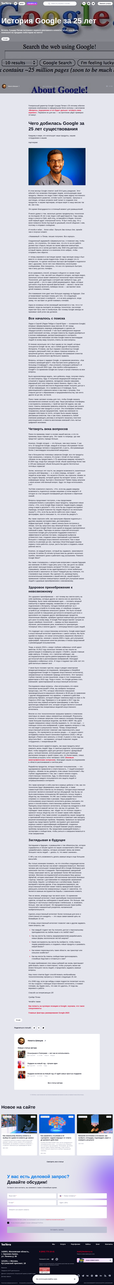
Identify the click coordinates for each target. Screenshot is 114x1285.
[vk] (87, 1275)
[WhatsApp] (43, 1027)
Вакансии (4, 1267)
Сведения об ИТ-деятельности (10, 1270)
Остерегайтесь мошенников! (26, 1283)
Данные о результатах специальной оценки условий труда (18, 1273)
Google (18, 1020)
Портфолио (75, 1244)
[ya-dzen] (92, 1275)
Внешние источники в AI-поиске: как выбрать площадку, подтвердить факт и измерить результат (94, 1138)
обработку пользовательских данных (55, 1219)
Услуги (63, 1244)
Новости (47, 1055)
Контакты (109, 1244)
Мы (53, 1244)
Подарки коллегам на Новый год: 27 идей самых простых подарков (54, 1074)
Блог (98, 1244)
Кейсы (88, 1244)
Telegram (52, 1055)
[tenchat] (109, 1275)
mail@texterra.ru (84, 1251)
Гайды (45, 1065)
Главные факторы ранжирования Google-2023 (48, 1013)
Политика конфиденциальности (9, 1283)
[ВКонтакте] (38, 1027)
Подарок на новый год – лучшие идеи (42, 1063)
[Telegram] (34, 1027)
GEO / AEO (5, 1148)
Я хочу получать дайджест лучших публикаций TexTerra (27, 1222)
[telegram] (93, 3)
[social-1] (105, 1275)
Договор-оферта (6, 1276)
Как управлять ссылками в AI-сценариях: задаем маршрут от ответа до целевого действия (56, 1138)
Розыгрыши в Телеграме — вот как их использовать (48, 1053)
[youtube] (96, 1275)
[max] (88, 3)
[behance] (100, 1275)
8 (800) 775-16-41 (47, 1251)
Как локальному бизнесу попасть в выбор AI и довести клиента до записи (18, 1137)
